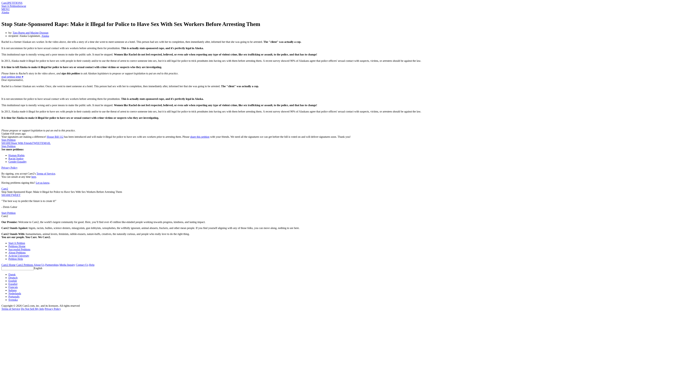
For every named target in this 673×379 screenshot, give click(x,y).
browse (22, 6)
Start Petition (8, 212)
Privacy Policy (9, 167)
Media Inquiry (67, 264)
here (33, 176)
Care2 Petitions (24, 264)
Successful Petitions (19, 249)
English (38, 268)
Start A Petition (9, 6)
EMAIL (46, 143)
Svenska (13, 299)
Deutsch (13, 277)
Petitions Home (16, 246)
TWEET (37, 143)
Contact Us (82, 264)
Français (13, 287)
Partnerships (52, 264)
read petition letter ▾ (12, 76)
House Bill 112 (55, 136)
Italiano (12, 290)
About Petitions (17, 252)
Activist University (18, 255)
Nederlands (14, 293)
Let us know (42, 182)
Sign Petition (8, 139)
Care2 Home (8, 264)
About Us (39, 264)
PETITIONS (15, 2)
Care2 (4, 2)
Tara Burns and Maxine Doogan (30, 32)
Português (13, 296)
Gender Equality (17, 161)
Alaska (5, 12)
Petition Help (15, 258)
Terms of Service (45, 173)
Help (91, 264)
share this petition (199, 136)
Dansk (12, 274)
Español (12, 283)
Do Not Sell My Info (32, 308)
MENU (5, 9)
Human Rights (16, 155)
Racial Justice (15, 158)
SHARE (6, 195)
